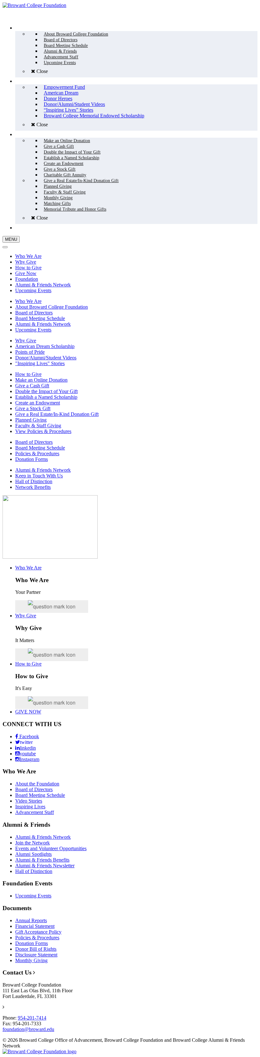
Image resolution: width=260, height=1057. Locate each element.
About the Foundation (37, 783)
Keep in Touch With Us (39, 475)
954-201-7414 (32, 1018)
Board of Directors (34, 312)
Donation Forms (31, 459)
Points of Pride (30, 352)
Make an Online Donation (41, 380)
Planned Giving (31, 420)
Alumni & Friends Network (43, 284)
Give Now (25, 273)
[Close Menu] (5, 247)
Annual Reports (31, 920)
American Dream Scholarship (45, 346)
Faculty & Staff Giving (38, 425)
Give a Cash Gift (32, 385)
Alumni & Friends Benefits (42, 860)
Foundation (26, 279)
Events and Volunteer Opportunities (51, 848)
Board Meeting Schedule (40, 318)
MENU (11, 239)
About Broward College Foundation (51, 307)
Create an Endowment (37, 402)
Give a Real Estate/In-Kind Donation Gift (57, 414)
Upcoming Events (33, 290)
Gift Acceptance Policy (38, 932)
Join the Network (32, 842)
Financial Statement (35, 926)
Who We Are (28, 256)
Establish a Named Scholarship (46, 397)
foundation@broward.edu (28, 1029)
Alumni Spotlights (33, 854)
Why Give (25, 262)
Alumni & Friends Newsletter (45, 865)
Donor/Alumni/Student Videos (45, 357)
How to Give (28, 267)
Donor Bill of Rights (35, 949)
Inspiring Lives (30, 806)
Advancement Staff (34, 812)
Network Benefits (33, 487)
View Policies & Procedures (43, 431)
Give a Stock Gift (32, 408)
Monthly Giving (31, 960)
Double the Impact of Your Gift (46, 391)
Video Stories (28, 801)
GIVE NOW (28, 711)
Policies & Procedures (37, 453)
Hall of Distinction (33, 481)
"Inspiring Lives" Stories (40, 363)
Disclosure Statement (36, 954)
